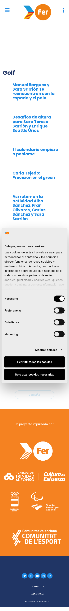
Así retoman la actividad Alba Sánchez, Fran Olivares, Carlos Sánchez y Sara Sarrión (29, 207)
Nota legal (37, 594)
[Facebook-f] (31, 576)
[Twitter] (24, 576)
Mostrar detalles (46, 349)
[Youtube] (37, 576)
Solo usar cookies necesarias (34, 374)
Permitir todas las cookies (34, 362)
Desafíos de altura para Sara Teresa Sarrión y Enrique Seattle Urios (31, 123)
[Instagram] (43, 576)
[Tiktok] (50, 576)
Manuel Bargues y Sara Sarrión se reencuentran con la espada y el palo (33, 91)
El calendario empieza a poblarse (35, 151)
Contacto (37, 586)
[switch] (59, 311)
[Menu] (7, 10)
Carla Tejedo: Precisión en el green (33, 175)
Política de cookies (37, 601)
